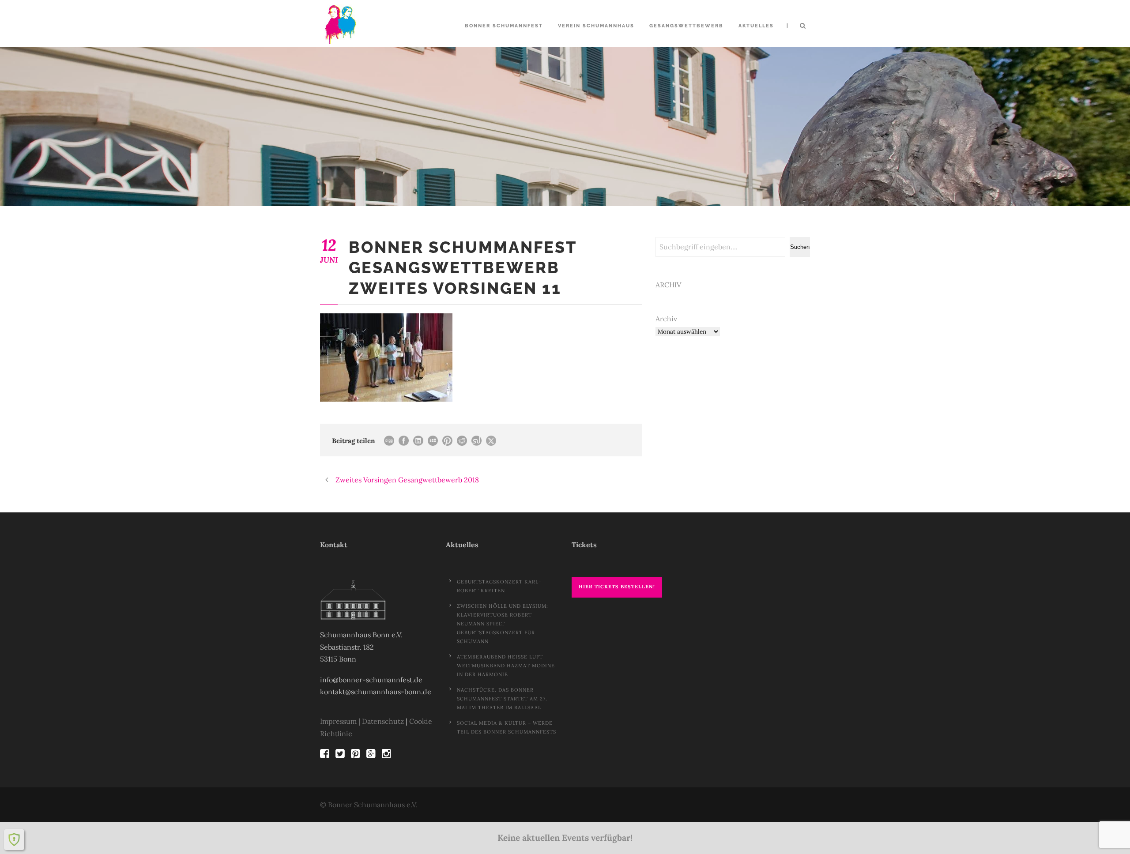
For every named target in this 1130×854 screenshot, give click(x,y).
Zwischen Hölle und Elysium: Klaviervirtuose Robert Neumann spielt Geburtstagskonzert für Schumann (502, 623)
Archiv (666, 318)
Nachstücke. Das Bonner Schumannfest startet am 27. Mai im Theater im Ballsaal (502, 699)
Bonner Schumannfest (504, 26)
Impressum (338, 721)
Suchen (800, 247)
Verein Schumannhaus (596, 26)
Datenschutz (383, 721)
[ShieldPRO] (14, 839)
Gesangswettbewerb (686, 26)
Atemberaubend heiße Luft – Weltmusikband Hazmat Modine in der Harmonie (506, 665)
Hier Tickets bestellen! (617, 586)
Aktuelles (756, 26)
